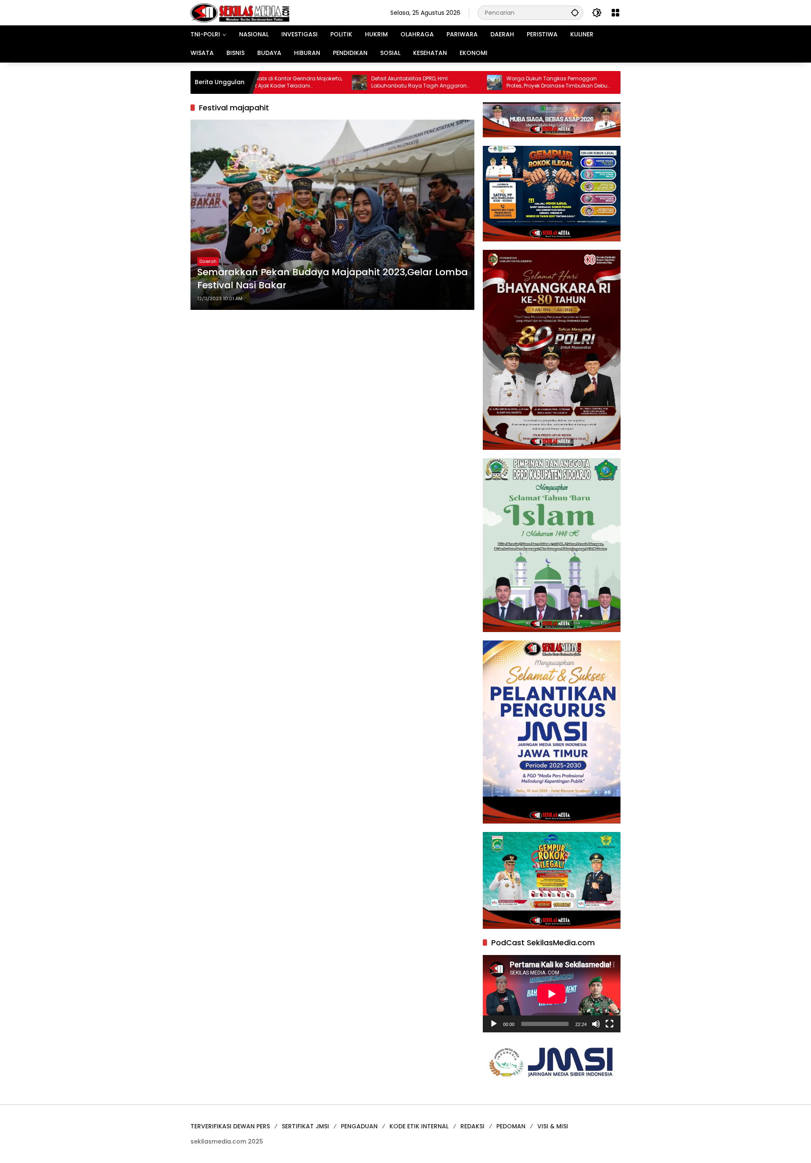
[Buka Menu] (615, 13)
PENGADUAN (359, 1126)
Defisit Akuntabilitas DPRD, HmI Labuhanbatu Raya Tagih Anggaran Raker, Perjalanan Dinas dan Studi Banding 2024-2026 (374, 82)
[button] (574, 12)
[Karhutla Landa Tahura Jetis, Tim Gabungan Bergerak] (585, 82)
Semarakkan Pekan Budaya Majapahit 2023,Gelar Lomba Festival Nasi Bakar (332, 279)
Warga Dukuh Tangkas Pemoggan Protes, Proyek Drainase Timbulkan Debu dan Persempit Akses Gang (512, 82)
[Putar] (494, 1024)
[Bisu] (596, 1024)
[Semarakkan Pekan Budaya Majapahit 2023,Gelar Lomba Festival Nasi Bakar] (332, 215)
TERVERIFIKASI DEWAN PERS (230, 1126)
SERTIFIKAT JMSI (305, 1126)
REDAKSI (472, 1126)
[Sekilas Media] (240, 12)
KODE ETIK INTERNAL (419, 1126)
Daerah (208, 261)
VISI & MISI (552, 1126)
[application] (551, 993)
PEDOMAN (510, 1126)
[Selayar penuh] (609, 1024)
